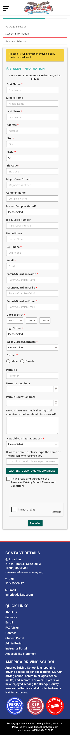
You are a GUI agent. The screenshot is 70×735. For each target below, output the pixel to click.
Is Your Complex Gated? (21, 206)
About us (11, 612)
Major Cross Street (18, 179)
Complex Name (15, 192)
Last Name (14, 111)
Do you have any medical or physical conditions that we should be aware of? (31, 412)
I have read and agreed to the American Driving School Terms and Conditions (33, 482)
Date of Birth (16, 314)
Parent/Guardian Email (22, 301)
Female (29, 361)
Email (11, 260)
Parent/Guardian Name (22, 274)
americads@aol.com (19, 594)
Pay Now (35, 523)
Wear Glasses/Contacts (22, 341)
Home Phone (14, 233)
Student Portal (14, 638)
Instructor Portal (16, 648)
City (10, 138)
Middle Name (14, 97)
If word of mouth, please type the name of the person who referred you (33, 453)
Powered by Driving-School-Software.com (35, 727)
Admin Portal (13, 643)
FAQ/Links (12, 627)
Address (13, 125)
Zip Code (13, 165)
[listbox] (32, 158)
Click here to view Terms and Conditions (32, 470)
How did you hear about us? (25, 438)
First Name (15, 84)
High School (15, 328)
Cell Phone (14, 247)
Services (11, 617)
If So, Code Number (18, 219)
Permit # (11, 369)
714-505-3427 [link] (14, 583)
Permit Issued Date (18, 383)
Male (14, 361)
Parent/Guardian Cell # (22, 287)
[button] (55, 389)
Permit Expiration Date (20, 397)
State (11, 152)
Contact (10, 633)
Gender (12, 355)
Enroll (9, 622)
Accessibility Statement (20, 653)
